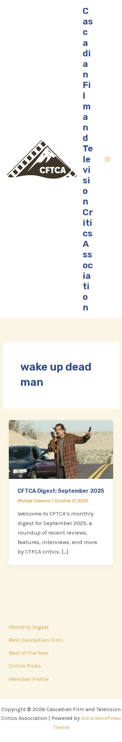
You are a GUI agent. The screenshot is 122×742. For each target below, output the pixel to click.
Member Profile (29, 678)
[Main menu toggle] (108, 159)
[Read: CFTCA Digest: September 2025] (61, 449)
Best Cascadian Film (36, 639)
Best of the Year (29, 652)
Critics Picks (25, 665)
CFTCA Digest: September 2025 (61, 491)
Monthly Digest (29, 626)
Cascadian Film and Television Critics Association (88, 159)
